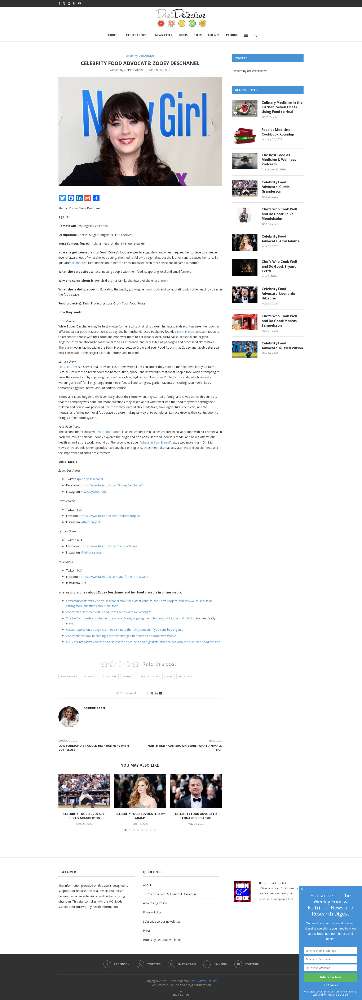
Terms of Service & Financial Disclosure (170, 894)
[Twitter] (64, 3)
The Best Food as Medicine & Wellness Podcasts (279, 160)
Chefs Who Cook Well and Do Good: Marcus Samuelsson (279, 321)
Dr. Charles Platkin (204, 981)
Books (182, 35)
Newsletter (163, 35)
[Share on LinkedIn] (156, 693)
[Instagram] (69, 3)
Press (198, 35)
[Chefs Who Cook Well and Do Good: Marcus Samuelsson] (244, 322)
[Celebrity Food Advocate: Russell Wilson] (244, 349)
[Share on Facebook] (148, 693)
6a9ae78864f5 (69, 676)
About (112, 35)
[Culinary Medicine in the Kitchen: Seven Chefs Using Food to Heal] (244, 108)
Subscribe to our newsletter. (162, 921)
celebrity (90, 676)
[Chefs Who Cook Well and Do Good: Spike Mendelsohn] (244, 215)
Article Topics (136, 35)
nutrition (185, 676)
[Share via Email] (160, 693)
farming (128, 676)
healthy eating (150, 676)
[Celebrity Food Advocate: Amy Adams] (140, 791)
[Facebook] (59, 3)
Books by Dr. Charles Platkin (162, 940)
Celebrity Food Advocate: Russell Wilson (282, 345)
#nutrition (188, 618)
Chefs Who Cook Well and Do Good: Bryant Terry (279, 266)
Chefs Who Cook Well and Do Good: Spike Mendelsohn (279, 214)
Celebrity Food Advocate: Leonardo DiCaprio (196, 816)
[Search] (255, 35)
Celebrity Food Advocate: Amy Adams (140, 816)
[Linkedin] (74, 3)
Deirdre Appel (133, 70)
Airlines (213, 35)
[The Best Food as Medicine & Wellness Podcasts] (244, 161)
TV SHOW (232, 35)
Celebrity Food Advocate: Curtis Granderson (84, 816)
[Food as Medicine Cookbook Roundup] (244, 135)
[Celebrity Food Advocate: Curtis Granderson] (84, 791)
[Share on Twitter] (151, 693)
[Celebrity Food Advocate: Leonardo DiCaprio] (196, 791)
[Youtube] (79, 3)
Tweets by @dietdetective (249, 71)
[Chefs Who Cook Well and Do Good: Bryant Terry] (244, 267)
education (109, 676)
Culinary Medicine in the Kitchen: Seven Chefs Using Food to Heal (282, 107)
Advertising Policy (155, 903)
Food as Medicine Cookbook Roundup (278, 132)
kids (169, 676)
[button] (64, 802)
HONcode (116, 901)
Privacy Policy (152, 912)
